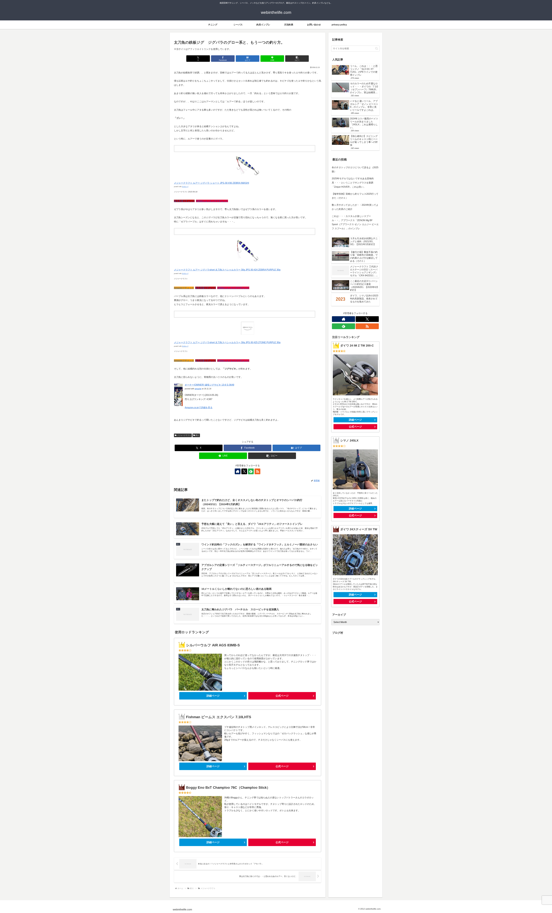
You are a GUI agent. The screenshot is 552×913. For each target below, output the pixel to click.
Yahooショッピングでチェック (212, 201)
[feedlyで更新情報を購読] (251, 471)
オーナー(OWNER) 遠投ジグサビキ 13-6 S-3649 (209, 385)
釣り (197, 435)
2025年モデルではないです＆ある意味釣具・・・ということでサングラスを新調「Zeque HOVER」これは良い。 (353, 182)
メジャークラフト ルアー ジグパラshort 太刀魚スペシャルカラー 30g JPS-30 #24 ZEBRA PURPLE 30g (227, 270)
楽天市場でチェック (184, 201)
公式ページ (282, 695)
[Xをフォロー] (244, 471)
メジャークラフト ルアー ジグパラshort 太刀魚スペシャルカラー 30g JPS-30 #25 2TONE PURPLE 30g (227, 342)
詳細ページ (213, 695)
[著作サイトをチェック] (237, 471)
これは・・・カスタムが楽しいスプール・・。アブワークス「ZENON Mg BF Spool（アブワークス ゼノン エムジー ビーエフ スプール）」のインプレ (355, 222)
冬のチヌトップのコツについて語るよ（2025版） (355, 169)
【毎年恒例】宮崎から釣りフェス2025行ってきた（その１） (355, 196)
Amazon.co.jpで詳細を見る (198, 407)
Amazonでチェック (184, 288)
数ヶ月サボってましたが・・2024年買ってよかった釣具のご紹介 (355, 207)
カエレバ (185, 186)
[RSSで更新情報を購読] (257, 471)
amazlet (198, 389)
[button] (297, 58)
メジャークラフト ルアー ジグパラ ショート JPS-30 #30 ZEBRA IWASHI (211, 183)
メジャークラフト (184, 435)
